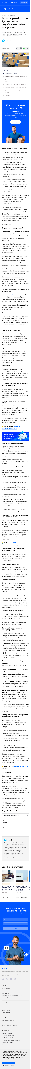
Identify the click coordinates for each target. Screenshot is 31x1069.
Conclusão (7, 95)
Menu (5, 2)
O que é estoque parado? (11, 73)
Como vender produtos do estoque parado (15, 84)
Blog (4, 9)
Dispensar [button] (12, 1062)
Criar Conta (24, 2)
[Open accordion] (27, 815)
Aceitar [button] (5, 1062)
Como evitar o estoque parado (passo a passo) (15, 80)
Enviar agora (15, 122)
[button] (8, 1065)
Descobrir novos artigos (21, 897)
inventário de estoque (15, 295)
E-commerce (12, 15)
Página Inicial (4, 15)
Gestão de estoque (20, 766)
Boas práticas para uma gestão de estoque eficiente (15, 91)
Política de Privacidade (8, 1059)
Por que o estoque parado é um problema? (16, 76)
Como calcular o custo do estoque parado (15, 87)
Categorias (15, 8)
